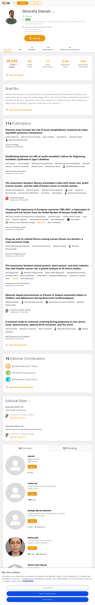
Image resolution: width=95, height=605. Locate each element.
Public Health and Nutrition (15, 410)
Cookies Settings (47, 587)
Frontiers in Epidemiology (22, 434)
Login (22, 3)
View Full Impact (16, 75)
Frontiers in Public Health (22, 414)
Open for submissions (17, 418)
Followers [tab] (25, 448)
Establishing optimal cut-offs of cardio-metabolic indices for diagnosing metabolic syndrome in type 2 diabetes (45, 158)
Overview (7, 49)
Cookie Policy (28, 581)
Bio (20, 49)
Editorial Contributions (70, 48)
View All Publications (18, 345)
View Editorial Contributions (21, 387)
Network (32, 48)
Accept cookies (47, 599)
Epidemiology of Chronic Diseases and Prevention (23, 429)
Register (36, 3)
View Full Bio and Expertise (20, 110)
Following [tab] (70, 448)
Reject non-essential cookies (47, 593)
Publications (48, 48)
